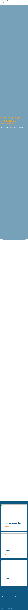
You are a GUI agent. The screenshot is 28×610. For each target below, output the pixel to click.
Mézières (8, 551)
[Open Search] (23, 2)
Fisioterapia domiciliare (13, 523)
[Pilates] (14, 566)
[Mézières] (14, 538)
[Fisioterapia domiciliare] (14, 511)
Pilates (7, 578)
